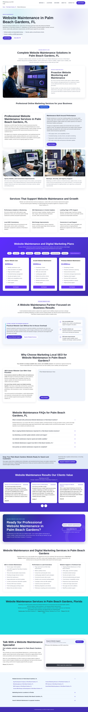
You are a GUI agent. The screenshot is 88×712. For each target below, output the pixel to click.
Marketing (37, 253)
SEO (9, 253)
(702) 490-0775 (17, 37)
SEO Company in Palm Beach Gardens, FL (22, 686)
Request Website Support (14, 337)
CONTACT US (71, 2)
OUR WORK (56, 2)
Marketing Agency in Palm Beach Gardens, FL (23, 683)
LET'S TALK (81, 2)
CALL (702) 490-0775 (72, 529)
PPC (23, 253)
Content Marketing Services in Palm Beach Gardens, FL (58, 681)
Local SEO (16, 253)
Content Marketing (55, 253)
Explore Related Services (30, 337)
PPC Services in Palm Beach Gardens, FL (55, 683)
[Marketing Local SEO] (9, 2)
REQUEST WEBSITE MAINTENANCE (72, 525)
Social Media (45, 253)
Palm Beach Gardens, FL (11, 7)
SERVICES (41, 2)
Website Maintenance (75, 253)
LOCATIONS (49, 2)
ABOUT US (63, 2)
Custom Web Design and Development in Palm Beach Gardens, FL (27, 688)
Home (4, 7)
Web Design (29, 253)
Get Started (16, 287)
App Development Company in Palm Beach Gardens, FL (25, 681)
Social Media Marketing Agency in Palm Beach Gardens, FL (59, 686)
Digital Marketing (44, 106)
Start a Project (51, 144)
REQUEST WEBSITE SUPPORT (67, 461)
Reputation (65, 253)
